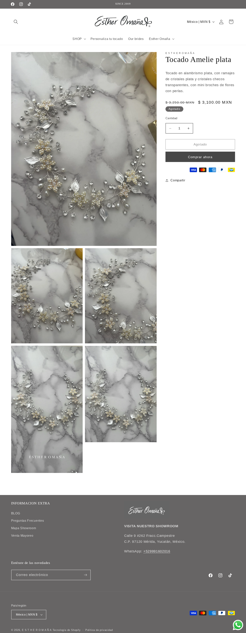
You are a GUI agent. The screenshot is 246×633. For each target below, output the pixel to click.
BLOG (15, 513)
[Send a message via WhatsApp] (238, 625)
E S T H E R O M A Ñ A (37, 630)
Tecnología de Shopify (67, 630)
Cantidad (171, 118)
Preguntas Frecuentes (27, 520)
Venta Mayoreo (22, 535)
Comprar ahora (200, 157)
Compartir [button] (177, 180)
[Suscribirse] (85, 575)
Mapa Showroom (23, 528)
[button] (16, 22)
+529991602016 (156, 551)
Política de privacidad (99, 630)
